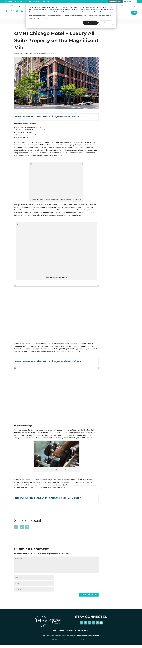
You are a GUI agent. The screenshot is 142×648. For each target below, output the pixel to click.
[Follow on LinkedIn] (22, 11)
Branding (36, 1)
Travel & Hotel (41, 53)
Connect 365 (45, 1)
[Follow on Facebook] (6, 11)
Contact (23, 1)
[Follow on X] (11, 11)
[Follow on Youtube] (101, 622)
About (16, 1)
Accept (90, 23)
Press (29, 1)
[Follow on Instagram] (16, 11)
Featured (32, 53)
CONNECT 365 (71, 631)
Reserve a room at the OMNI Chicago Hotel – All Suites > (48, 116)
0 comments (51, 53)
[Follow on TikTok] (97, 622)
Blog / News (8, 1)
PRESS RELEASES (58, 631)
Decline (106, 23)
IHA (17, 53)
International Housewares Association (88, 635)
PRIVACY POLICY (83, 631)
